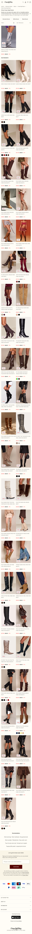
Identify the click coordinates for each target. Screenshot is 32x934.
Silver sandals (8, 840)
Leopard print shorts (21, 846)
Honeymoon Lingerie (22, 843)
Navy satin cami (23, 840)
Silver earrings (7, 837)
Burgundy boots (24, 837)
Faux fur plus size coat (10, 843)
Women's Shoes (8, 6)
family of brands (25, 872)
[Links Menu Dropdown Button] (2, 2)
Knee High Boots (21, 6)
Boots (15, 6)
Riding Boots (15, 840)
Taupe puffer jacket (10, 846)
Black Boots (25, 19)
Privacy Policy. (25, 875)
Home (2, 6)
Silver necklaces (15, 837)
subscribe (16, 866)
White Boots (16, 19)
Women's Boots (6, 19)
